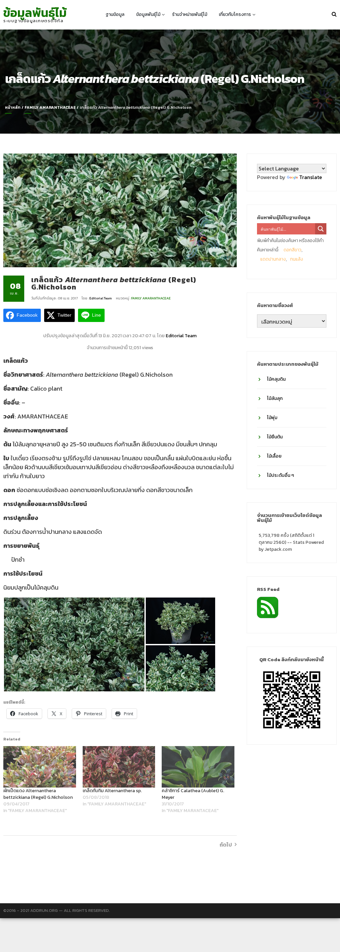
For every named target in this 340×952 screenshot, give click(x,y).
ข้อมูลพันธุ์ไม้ (35, 13)
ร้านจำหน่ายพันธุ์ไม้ (189, 14)
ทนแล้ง (296, 259)
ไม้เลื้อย (274, 456)
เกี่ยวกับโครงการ (235, 14)
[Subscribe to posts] (267, 607)
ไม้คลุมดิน (276, 379)
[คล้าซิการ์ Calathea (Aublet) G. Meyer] (198, 767)
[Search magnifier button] (320, 228)
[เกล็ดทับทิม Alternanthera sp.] (119, 767)
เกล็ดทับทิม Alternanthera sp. (112, 790)
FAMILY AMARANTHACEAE (50, 107)
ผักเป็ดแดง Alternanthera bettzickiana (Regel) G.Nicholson (38, 794)
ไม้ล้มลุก (275, 398)
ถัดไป (225, 845)
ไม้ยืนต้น (275, 436)
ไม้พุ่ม (272, 417)
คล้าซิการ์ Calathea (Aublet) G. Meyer (193, 794)
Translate (310, 177)
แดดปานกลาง (273, 259)
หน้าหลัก (13, 107)
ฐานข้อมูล (115, 14)
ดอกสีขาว (292, 249)
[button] (74, 644)
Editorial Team (101, 298)
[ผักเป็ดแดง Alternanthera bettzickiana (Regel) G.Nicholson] (39, 767)
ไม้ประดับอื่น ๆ (280, 475)
